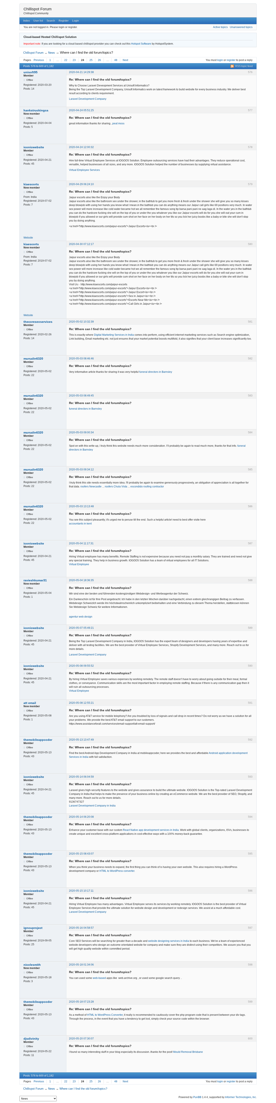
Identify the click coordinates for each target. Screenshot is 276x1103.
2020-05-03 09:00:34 (81, 432)
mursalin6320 (33, 358)
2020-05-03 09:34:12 (81, 469)
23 (74, 60)
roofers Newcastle (91, 486)
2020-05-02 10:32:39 (81, 321)
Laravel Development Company (87, 98)
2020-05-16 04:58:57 (81, 927)
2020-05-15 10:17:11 (81, 890)
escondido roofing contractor (147, 486)
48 (115, 60)
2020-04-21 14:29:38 (81, 72)
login (220, 60)
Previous (39, 60)
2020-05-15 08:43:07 (81, 853)
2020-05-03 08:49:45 (81, 395)
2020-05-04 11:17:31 (81, 543)
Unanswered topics (241, 27)
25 (91, 60)
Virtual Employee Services (84, 170)
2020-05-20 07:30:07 (81, 1038)
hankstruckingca (36, 110)
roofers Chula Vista (116, 486)
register (231, 60)
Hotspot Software (141, 43)
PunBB (197, 1097)
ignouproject (33, 928)
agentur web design (80, 616)
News (51, 52)
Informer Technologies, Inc (240, 1097)
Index (26, 20)
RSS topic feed (244, 66)
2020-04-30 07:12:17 (81, 244)
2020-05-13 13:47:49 (81, 739)
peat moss (118, 123)
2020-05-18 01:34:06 (81, 964)
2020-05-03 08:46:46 (81, 358)
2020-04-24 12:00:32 (81, 147)
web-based (99, 978)
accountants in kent (80, 523)
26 (99, 60)
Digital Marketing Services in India (114, 334)
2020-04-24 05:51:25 (81, 110)
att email (30, 703)
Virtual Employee (79, 564)
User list (38, 20)
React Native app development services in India (151, 830)
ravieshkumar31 (35, 580)
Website (28, 237)
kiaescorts (31, 184)
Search (51, 20)
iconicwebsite (34, 147)
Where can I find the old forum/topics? (86, 52)
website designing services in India (168, 940)
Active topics (220, 27)
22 (65, 60)
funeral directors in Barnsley (155, 371)
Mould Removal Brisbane (188, 1051)
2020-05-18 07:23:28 (81, 1001)
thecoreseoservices (38, 321)
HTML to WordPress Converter (105, 1014)
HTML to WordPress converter (116, 870)
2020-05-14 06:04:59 (81, 776)
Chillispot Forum (38, 9)
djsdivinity (31, 1038)
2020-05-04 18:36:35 (81, 580)
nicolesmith (32, 964)
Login (75, 20)
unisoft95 (31, 72)
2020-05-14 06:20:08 (81, 816)
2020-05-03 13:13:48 (81, 506)
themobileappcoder (38, 739)
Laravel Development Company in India (92, 805)
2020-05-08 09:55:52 (81, 665)
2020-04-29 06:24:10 (81, 184)
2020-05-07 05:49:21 (81, 627)
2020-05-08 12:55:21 (81, 702)
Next (125, 60)
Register (64, 20)
